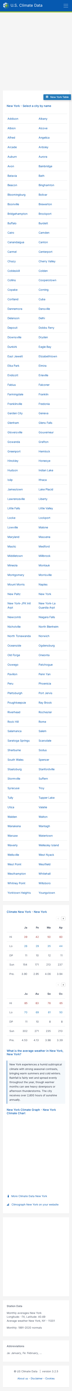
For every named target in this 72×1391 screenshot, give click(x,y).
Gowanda (13, 441)
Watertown (46, 835)
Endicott (12, 375)
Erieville (43, 375)
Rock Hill (13, 721)
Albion (11, 128)
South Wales (15, 759)
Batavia (12, 175)
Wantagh (44, 826)
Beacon (12, 185)
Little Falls (13, 508)
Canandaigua (15, 242)
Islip (10, 479)
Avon (10, 166)
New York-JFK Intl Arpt (19, 605)
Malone (43, 527)
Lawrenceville (16, 499)
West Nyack (46, 854)
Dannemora (14, 308)
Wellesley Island (49, 845)
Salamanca (14, 731)
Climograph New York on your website (35, 1204)
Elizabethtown (48, 356)
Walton (43, 816)
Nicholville (14, 626)
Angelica (44, 137)
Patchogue (46, 664)
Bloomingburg (16, 194)
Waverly (12, 845)
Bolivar (43, 194)
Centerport (45, 251)
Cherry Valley (47, 261)
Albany (43, 118)
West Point (14, 864)
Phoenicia (45, 683)
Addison (12, 118)
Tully (10, 797)
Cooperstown (47, 280)
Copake (12, 289)
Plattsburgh (14, 693)
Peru (10, 683)
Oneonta (44, 655)
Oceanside (14, 645)
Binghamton (46, 185)
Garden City (15, 413)
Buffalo (12, 223)
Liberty (43, 499)
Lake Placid (46, 489)
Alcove (43, 128)
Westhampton (16, 873)
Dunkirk (12, 346)
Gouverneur (46, 432)
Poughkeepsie (16, 702)
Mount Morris (16, 584)
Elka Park (13, 365)
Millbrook (44, 555)
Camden (44, 232)
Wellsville (13, 854)
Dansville (44, 308)
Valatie (43, 807)
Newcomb (14, 617)
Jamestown (15, 489)
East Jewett (15, 356)
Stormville (13, 778)
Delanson (13, 318)
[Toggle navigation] (57, 6)
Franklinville (14, 403)
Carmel (12, 251)
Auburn (12, 156)
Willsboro (45, 883)
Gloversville (14, 432)
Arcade (12, 147)
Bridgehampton (17, 213)
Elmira (42, 365)
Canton (43, 242)
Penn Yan (44, 674)
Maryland (13, 536)
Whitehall (44, 873)
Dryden (43, 337)
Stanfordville (47, 769)
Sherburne (14, 750)
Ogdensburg (47, 645)
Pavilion (12, 674)
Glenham (13, 422)
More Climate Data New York (29, 1196)
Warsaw (12, 835)
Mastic (11, 546)
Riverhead (13, 712)
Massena (44, 536)
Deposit (12, 327)
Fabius (11, 384)
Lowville (12, 527)
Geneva (43, 413)
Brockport (45, 213)
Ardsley (43, 147)
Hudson (12, 470)
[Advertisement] (36, 50)
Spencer (44, 759)
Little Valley (46, 508)
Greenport (14, 451)
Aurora (43, 156)
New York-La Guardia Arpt (47, 605)
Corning (44, 289)
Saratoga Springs (18, 740)
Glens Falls (45, 422)
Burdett (43, 223)
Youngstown (47, 892)
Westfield (44, 864)
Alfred (11, 137)
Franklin (43, 394)
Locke (11, 517)
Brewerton (45, 204)
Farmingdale (15, 394)
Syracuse (13, 788)
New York (45, 594)
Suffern (43, 778)
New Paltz (14, 594)
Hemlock (44, 451)
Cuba (42, 299)
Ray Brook (45, 702)
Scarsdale (45, 740)
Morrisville (45, 574)
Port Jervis (45, 693)
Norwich (44, 636)
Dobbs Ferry (46, 327)
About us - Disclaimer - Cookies (36, 1378)
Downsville (14, 337)
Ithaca (43, 479)
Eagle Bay (45, 346)
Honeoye (44, 460)
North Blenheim (49, 626)
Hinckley (12, 460)
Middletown (15, 555)
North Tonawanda (19, 636)
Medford (44, 546)
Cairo (10, 232)
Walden (12, 816)
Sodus (43, 750)
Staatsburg (14, 769)
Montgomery (15, 574)
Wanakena (14, 826)
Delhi (42, 318)
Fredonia (44, 403)
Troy (41, 788)
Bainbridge (45, 166)
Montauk (44, 565)
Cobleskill (13, 270)
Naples (43, 584)
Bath (42, 175)
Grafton (43, 441)
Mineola (12, 565)
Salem (42, 731)
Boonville (13, 204)
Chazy (11, 261)
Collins (11, 280)
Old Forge (13, 655)
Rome (42, 721)
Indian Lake (46, 470)
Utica (10, 807)
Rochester (45, 712)
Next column (63, 918)
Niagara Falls (47, 617)
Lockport (44, 517)
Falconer (44, 384)
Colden (43, 270)
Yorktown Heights (19, 892)
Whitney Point (16, 883)
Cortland (12, 299)
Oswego (12, 664)
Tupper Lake (47, 797)
